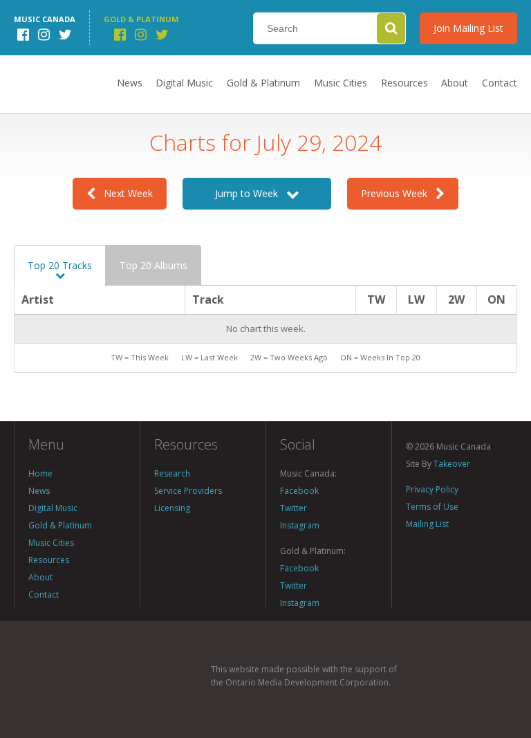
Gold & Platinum (263, 82)
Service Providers (188, 491)
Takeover (452, 464)
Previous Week (398, 193)
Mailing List (427, 524)
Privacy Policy (432, 489)
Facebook (299, 491)
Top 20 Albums (153, 265)
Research (172, 473)
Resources (404, 82)
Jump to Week (250, 193)
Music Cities (340, 82)
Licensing (172, 508)
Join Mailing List (468, 28)
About (454, 82)
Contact (499, 82)
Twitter (293, 508)
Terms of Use (432, 507)
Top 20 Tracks (60, 265)
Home (40, 473)
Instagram (299, 525)
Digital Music (184, 82)
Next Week (124, 193)
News (129, 82)
